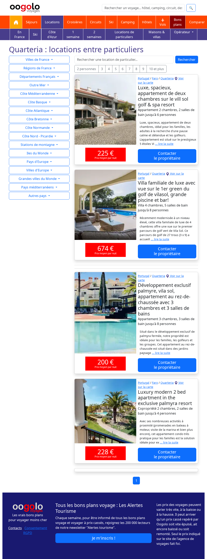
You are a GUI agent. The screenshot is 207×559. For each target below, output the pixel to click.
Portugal (143, 78)
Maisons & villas (157, 34)
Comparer (197, 22)
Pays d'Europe (38, 161)
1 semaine (73, 34)
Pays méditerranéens (38, 187)
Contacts (15, 528)
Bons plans (177, 22)
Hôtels (147, 22)
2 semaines (94, 34)
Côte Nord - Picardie (38, 136)
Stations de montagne (38, 144)
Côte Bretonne (38, 119)
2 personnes (86, 69)
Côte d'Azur (52, 34)
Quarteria (167, 78)
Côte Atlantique (38, 110)
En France (19, 34)
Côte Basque (38, 102)
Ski (111, 22)
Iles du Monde (38, 153)
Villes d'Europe (38, 170)
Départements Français (38, 76)
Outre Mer (38, 85)
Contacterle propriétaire (167, 156)
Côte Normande (38, 127)
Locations (52, 22)
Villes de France (38, 59)
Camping (128, 22)
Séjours (31, 22)
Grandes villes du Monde (38, 178)
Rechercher (186, 59)
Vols (162, 24)
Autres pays (38, 195)
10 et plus (156, 69)
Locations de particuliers (124, 34)
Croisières (74, 22)
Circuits (95, 22)
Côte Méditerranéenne (38, 93)
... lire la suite (164, 144)
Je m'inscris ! (103, 538)
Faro (155, 78)
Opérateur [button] (182, 32)
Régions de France (37, 68)
